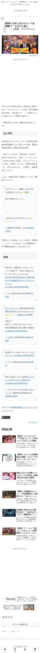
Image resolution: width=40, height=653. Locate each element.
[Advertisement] (20, 81)
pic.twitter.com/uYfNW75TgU (16, 383)
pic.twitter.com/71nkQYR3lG (16, 331)
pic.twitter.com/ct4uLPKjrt (24, 355)
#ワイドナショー (12, 308)
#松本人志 (22, 315)
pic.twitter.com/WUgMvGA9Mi (16, 287)
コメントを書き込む (20, 624)
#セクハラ (23, 280)
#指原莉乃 (15, 280)
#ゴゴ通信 (27, 277)
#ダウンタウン (16, 380)
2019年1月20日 (11, 396)
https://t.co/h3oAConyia (14, 277)
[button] (36, 416)
